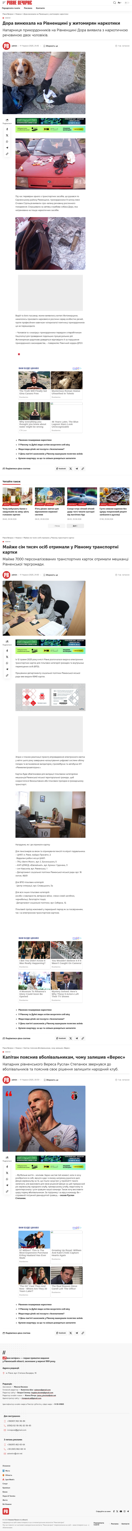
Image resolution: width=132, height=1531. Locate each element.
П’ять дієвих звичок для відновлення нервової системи (47, 512)
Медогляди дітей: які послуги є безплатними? (41, 449)
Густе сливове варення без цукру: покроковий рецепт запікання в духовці (113, 512)
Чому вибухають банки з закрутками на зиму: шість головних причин (16, 512)
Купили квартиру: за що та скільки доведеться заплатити (47, 458)
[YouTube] (121, 1511)
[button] (5, 2)
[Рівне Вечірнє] (23, 2)
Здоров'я (39, 504)
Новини (8, 18)
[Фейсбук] (114, 1511)
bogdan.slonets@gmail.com (42, 1392)
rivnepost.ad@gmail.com (31, 1398)
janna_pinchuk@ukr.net (46, 1395)
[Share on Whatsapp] (7, 141)
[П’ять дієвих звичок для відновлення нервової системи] (50, 496)
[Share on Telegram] (7, 148)
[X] (117, 1511)
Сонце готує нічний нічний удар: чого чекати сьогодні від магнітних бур (80, 512)
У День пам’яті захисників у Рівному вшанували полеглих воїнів (50, 454)
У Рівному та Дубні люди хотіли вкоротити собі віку (44, 445)
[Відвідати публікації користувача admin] (6, 46)
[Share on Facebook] (7, 129)
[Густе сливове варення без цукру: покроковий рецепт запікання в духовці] (114, 496)
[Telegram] (127, 1511)
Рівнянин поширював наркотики (35, 440)
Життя (6, 504)
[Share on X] (7, 135)
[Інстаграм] (124, 1511)
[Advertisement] (51, 293)
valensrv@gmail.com (42, 1390)
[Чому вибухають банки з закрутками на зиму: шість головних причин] (17, 496)
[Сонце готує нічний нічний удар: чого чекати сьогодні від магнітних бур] (82, 496)
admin (14, 46)
